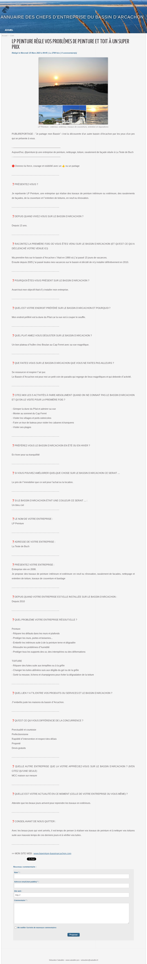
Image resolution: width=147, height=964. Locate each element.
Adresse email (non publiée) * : (26, 882)
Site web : (18, 891)
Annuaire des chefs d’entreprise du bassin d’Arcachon (72, 17)
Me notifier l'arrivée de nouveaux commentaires (36, 928)
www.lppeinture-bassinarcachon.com (52, 853)
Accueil (9, 30)
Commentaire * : (20, 900)
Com (12, 36)
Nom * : (17, 872)
